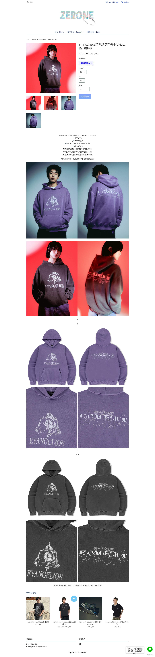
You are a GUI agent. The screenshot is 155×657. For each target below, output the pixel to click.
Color (81, 68)
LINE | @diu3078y (31, 644)
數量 (80, 85)
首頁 (27, 39)
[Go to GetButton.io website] (150, 655)
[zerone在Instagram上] (80, 645)
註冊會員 (115, 2)
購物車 (126, 2)
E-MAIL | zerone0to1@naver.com (36, 647)
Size (80, 77)
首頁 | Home (59, 32)
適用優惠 (82, 58)
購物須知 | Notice (94, 32)
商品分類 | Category (75, 32)
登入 (107, 2)
